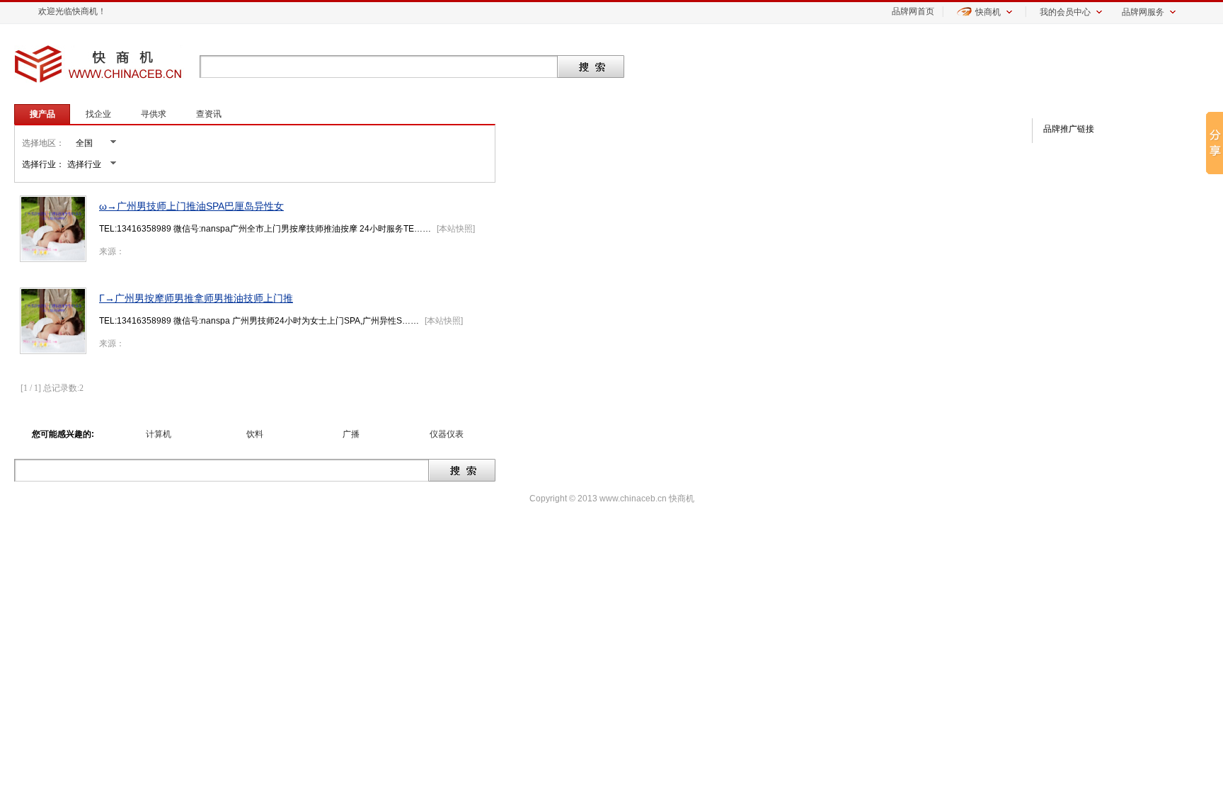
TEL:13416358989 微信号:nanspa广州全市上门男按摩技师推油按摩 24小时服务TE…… (265, 229)
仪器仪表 (447, 434)
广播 (351, 434)
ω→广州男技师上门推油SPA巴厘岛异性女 (191, 206)
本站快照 (456, 229)
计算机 (158, 434)
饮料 (254, 434)
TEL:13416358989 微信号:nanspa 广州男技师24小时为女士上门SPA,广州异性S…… (259, 321)
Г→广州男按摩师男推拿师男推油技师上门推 (196, 298)
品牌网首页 (913, 11)
